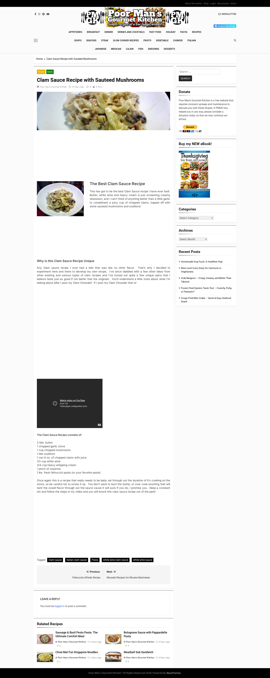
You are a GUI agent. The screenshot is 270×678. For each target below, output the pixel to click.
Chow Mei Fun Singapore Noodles (76, 652)
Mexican (116, 49)
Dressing (153, 49)
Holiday (170, 32)
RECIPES (196, 32)
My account (223, 3)
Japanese (100, 49)
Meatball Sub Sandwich (138, 652)
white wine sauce (142, 559)
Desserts (169, 49)
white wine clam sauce (115, 559)
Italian (191, 40)
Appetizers (75, 32)
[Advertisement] (103, 156)
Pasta (183, 32)
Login (213, 3)
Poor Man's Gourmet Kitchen (53, 86)
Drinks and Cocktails (131, 32)
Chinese (178, 40)
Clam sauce (55, 559)
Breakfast (93, 32)
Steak (104, 40)
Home (233, 3)
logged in (60, 606)
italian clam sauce (77, 559)
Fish (140, 49)
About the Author (193, 3)
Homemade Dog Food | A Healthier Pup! (202, 261)
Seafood (91, 40)
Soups (78, 40)
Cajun (130, 49)
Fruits (147, 40)
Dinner (109, 32)
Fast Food (155, 32)
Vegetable (162, 40)
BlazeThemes (174, 673)
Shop (206, 3)
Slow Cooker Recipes (126, 40)
